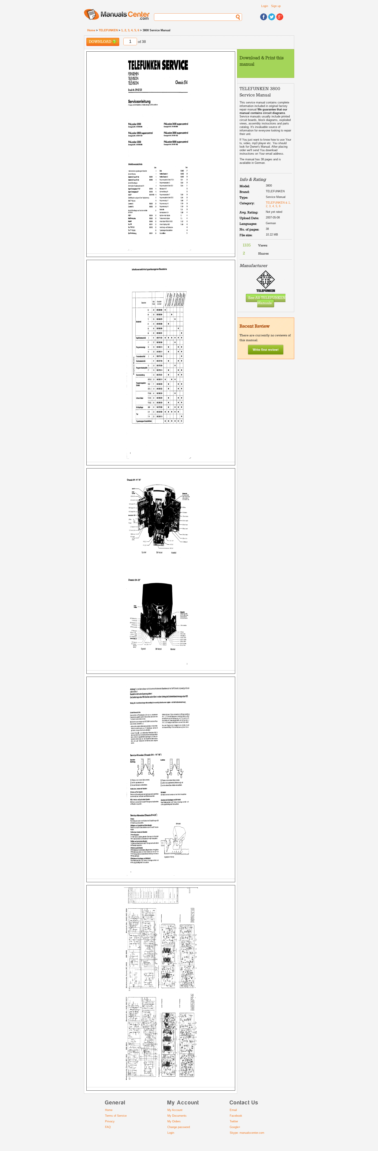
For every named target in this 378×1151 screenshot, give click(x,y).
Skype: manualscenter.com (247, 1132)
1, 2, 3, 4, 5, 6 (130, 30)
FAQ (108, 1127)
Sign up (276, 6)
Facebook (236, 1115)
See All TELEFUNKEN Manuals (266, 301)
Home (91, 30)
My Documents (177, 1115)
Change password (178, 1127)
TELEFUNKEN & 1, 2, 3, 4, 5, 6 (278, 204)
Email (233, 1110)
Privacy (110, 1121)
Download (100, 42)
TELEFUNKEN (108, 30)
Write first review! (266, 349)
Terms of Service (116, 1115)
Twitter (234, 1121)
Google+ (235, 1127)
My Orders (174, 1121)
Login (264, 6)
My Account (174, 1110)
